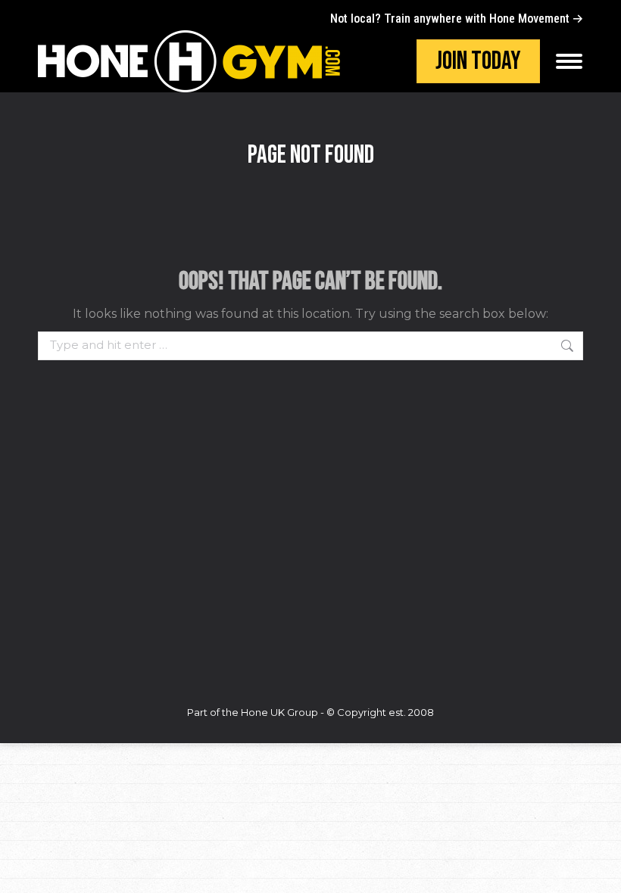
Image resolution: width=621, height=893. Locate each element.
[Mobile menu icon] (569, 61)
